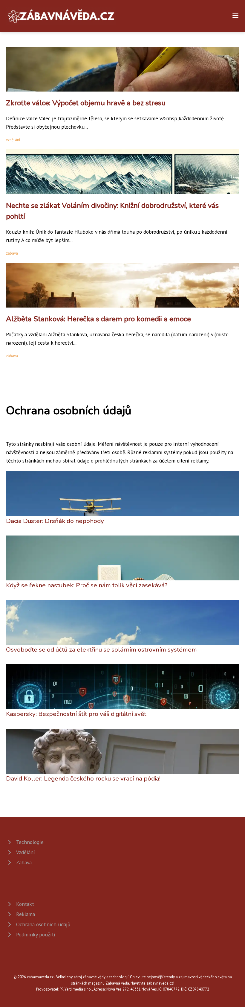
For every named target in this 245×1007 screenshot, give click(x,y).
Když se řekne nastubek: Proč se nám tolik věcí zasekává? (86, 585)
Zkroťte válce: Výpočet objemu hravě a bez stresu (86, 103)
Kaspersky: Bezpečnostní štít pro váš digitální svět (76, 714)
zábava (12, 253)
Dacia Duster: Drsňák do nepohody (55, 521)
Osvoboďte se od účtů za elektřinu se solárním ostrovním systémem (101, 649)
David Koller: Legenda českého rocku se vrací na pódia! (83, 778)
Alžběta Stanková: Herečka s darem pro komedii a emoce (98, 319)
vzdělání (13, 139)
